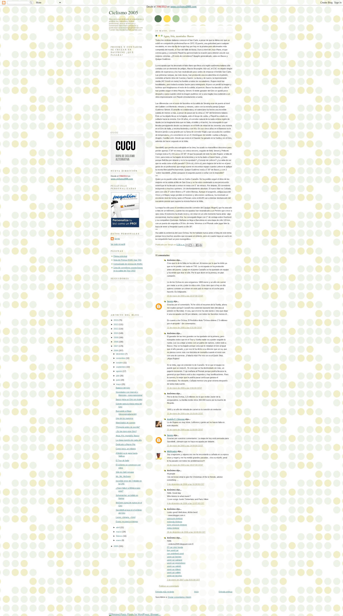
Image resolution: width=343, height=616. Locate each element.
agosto (119, 371)
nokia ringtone (173, 528)
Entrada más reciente (164, 592)
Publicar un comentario (169, 586)
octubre (119, 363)
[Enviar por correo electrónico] (187, 245)
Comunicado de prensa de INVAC (128, 264)
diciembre (120, 354)
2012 (116, 324)
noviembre (121, 358)
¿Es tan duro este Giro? (126, 431)
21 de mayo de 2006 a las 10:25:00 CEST (185, 413)
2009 (116, 337)
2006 (116, 350)
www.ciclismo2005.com (183, 6)
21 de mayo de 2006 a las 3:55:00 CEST (184, 388)
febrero (119, 536)
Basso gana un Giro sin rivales (129, 399)
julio (118, 376)
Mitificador (172, 451)
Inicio (196, 592)
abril (118, 527)
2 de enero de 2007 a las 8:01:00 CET (183, 580)
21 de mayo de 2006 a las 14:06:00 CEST (185, 446)
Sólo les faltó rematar (125, 472)
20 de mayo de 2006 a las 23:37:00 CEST (185, 296)
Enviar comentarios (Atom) (179, 597)
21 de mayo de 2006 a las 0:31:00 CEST (184, 328)
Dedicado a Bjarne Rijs (125, 444)
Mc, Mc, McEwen (123, 476)
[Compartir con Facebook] (197, 245)
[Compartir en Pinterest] (200, 245)
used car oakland (174, 560)
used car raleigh (174, 566)
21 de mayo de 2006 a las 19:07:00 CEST (185, 465)
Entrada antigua (225, 592)
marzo (119, 532)
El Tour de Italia (122, 460)
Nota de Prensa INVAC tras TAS (127, 260)
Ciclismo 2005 (123, 12)
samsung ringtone (175, 518)
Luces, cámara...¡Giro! (125, 517)
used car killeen (174, 569)
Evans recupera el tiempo (127, 521)
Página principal (120, 256)
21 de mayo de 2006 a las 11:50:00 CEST (185, 430)
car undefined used (175, 553)
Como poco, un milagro (126, 449)
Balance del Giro (123, 388)
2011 (116, 329)
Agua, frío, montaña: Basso (178, 36)
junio (118, 380)
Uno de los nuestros (124, 418)
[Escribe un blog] (190, 245)
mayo (118, 384)
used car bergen (174, 557)
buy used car (172, 550)
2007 (116, 346)
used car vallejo (174, 572)
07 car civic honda (175, 547)
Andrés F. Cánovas (176, 419)
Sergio (170, 301)
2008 (116, 342)
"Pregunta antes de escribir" (128, 427)
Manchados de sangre (125, 423)
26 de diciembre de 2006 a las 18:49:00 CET (186, 532)
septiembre (121, 367)
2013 (116, 320)
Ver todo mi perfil (118, 244)
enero (119, 540)
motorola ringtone (174, 522)
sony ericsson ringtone (177, 525)
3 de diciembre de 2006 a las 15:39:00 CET (185, 484)
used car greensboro (176, 563)
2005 (116, 546)
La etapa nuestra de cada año (129, 440)
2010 (116, 333)
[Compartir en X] (194, 245)
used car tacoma (174, 576)
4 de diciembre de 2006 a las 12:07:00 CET (185, 503)
